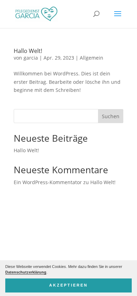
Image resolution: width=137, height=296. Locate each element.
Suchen (110, 116)
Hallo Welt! (28, 51)
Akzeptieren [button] (68, 285)
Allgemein (91, 57)
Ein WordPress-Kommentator (48, 182)
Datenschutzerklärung (25, 272)
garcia (31, 57)
